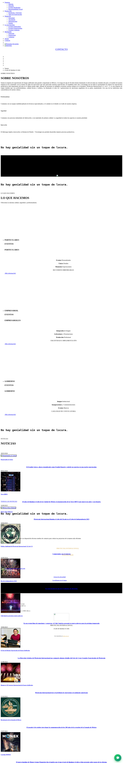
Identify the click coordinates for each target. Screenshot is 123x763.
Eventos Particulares (14, 26)
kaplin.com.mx (66, 636)
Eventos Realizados (14, 7)
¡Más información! (10, 273)
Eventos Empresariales (15, 28)
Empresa (7, 2)
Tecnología (11, 19)
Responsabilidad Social (15, 9)
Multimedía (8, 32)
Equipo (10, 23)
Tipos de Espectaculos (15, 14)
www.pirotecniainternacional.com (15, 568)
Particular (11, 33)
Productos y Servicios (15, 13)
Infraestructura (12, 21)
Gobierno (11, 37)
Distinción (8, 16)
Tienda (7, 39)
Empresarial (12, 35)
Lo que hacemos (10, 25)
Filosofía (11, 6)
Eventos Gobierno (14, 30)
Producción (8, 11)
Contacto (7, 40)
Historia (10, 4)
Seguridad (11, 18)
